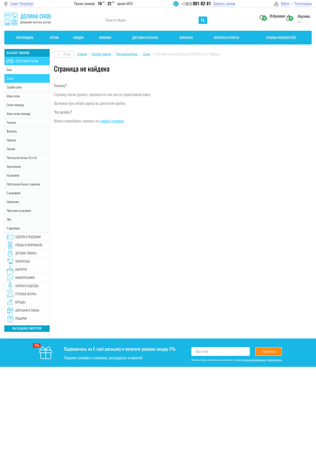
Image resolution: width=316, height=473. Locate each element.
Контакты (186, 37)
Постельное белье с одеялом (23, 184)
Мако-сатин (13, 96)
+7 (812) (196, 3)
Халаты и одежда (26, 286)
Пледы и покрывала (28, 245)
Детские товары (25, 253)
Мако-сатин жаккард (18, 114)
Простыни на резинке (19, 210)
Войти (285, 3)
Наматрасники (25, 278)
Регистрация (303, 3)
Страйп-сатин (14, 87)
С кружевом (13, 228)
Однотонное (14, 166)
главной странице (112, 121)
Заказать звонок (224, 3)
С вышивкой (13, 193)
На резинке (13, 175)
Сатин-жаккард (15, 105)
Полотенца (22, 261)
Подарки (21, 318)
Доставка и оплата (145, 37)
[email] (178, 6)
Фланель (12, 131)
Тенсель (11, 122)
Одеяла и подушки (28, 237)
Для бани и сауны (27, 310)
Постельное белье (27, 61)
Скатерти (21, 269)
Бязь (9, 69)
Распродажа (24, 37)
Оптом (54, 37)
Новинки (105, 37)
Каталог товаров (18, 53)
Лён (9, 219)
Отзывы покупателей (281, 37)
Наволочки (13, 202)
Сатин (10, 78)
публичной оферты (275, 359)
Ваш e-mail (201, 351)
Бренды (20, 302)
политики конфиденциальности (254, 359)
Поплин (11, 149)
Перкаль (11, 140)
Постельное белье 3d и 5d (22, 158)
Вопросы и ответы (226, 37)
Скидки (78, 37)
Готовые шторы (25, 294)
